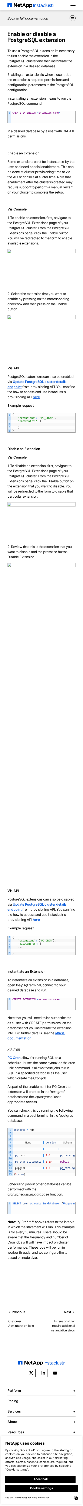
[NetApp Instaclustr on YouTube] (55, 1373)
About (41, 1422)
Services (41, 1411)
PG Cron (14, 1058)
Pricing (12, 1401)
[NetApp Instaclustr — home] (30, 5)
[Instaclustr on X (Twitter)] (31, 1373)
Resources (41, 1432)
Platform (41, 1390)
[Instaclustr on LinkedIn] (43, 1373)
